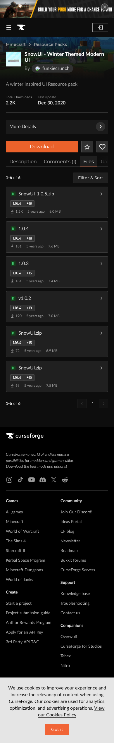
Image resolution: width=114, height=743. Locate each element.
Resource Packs (50, 44)
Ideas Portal (71, 522)
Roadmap (69, 551)
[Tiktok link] (20, 479)
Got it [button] (57, 729)
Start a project (19, 603)
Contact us (70, 613)
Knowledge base (75, 594)
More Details (22, 126)
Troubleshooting (75, 603)
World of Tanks (19, 580)
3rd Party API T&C (22, 642)
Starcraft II (15, 551)
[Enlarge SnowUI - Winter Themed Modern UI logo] (13, 59)
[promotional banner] (57, 9)
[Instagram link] (9, 479)
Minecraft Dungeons (24, 570)
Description (23, 161)
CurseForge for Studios (81, 646)
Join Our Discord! (76, 512)
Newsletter (70, 541)
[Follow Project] (102, 146)
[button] (57, 202)
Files (88, 161)
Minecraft (16, 44)
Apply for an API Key (24, 632)
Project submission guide (28, 613)
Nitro (65, 666)
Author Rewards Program (28, 623)
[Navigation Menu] (9, 27)
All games (14, 512)
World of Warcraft (22, 531)
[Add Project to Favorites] (87, 146)
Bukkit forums (73, 560)
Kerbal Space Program (25, 560)
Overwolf (69, 637)
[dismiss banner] (104, 7)
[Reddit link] (64, 479)
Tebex (66, 656)
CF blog (67, 531)
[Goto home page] (21, 27)
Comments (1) (60, 161)
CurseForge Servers (78, 570)
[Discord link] (42, 479)
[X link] (53, 479)
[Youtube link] (31, 479)
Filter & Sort (90, 177)
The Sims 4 (16, 541)
